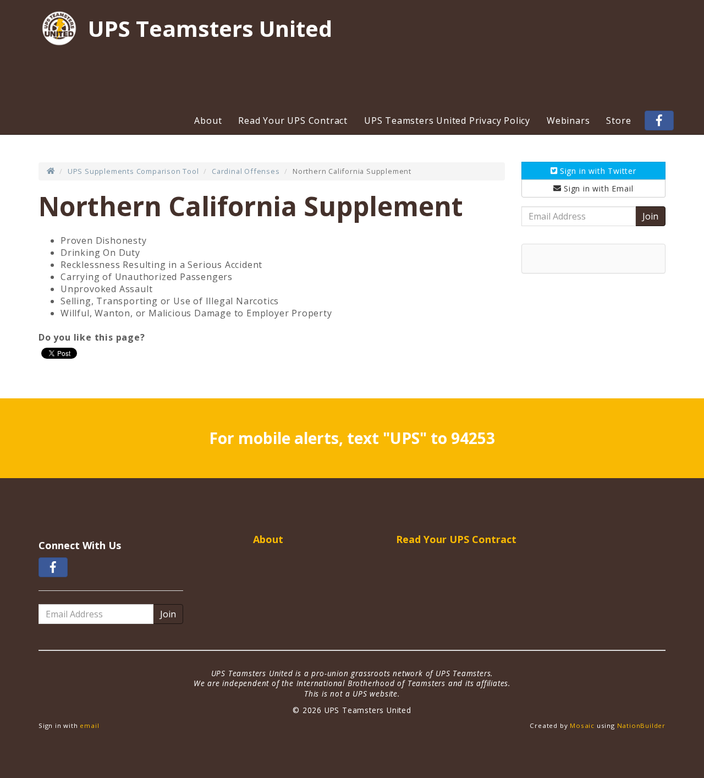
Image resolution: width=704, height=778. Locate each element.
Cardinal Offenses (246, 171)
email (89, 725)
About (208, 120)
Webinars (568, 120)
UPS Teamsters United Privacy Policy (447, 120)
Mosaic (582, 725)
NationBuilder (641, 725)
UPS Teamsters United (210, 28)
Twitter (598, 171)
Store (618, 120)
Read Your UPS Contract (293, 120)
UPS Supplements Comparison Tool (133, 171)
